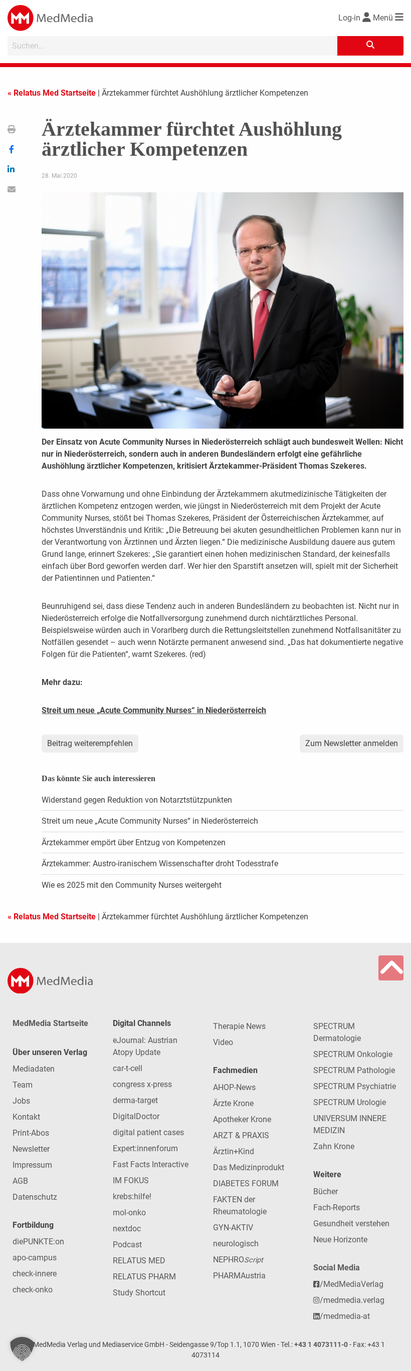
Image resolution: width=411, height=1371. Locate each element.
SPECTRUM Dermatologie (337, 1032)
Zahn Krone (333, 1146)
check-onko (33, 1289)
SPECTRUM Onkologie (352, 1054)
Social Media (336, 1267)
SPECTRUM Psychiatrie (354, 1086)
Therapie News (239, 1026)
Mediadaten (34, 1069)
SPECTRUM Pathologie (354, 1070)
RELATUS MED (139, 1260)
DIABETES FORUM (246, 1183)
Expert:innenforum (145, 1148)
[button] (22, 1349)
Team (23, 1085)
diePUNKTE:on (38, 1241)
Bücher (325, 1191)
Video (223, 1042)
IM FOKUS (131, 1180)
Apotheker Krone (242, 1119)
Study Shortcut (139, 1292)
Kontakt (26, 1117)
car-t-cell (127, 1068)
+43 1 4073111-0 (321, 1344)
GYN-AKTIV (233, 1227)
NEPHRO (238, 1259)
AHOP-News (234, 1087)
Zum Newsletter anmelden (351, 743)
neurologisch (236, 1243)
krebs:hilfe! (132, 1196)
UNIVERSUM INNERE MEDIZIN (349, 1124)
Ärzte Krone (233, 1103)
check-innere (35, 1273)
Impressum (32, 1165)
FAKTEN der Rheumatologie (240, 1205)
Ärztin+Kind (233, 1151)
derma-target (135, 1100)
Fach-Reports (336, 1207)
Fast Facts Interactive (150, 1164)
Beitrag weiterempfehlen (90, 743)
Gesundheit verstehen (351, 1223)
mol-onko (129, 1212)
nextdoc (127, 1228)
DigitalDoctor (136, 1116)
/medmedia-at (345, 1316)
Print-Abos (31, 1133)
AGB (20, 1181)
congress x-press (142, 1084)
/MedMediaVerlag (351, 1284)
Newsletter (31, 1149)
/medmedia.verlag (352, 1300)
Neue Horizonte (340, 1239)
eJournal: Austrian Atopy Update (145, 1046)
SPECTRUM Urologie (349, 1102)
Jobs (21, 1101)
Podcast (127, 1244)
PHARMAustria (239, 1275)
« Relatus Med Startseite (52, 93)
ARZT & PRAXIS (241, 1135)
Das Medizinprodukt (248, 1167)
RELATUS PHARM (144, 1276)
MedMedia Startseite (50, 1023)
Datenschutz (35, 1197)
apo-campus (35, 1257)
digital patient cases (148, 1132)
